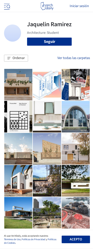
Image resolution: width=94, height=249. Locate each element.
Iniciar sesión (79, 6)
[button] (16, 58)
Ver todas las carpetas (73, 58)
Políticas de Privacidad (33, 239)
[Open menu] (6, 6)
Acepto (76, 239)
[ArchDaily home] (47, 6)
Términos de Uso (12, 239)
